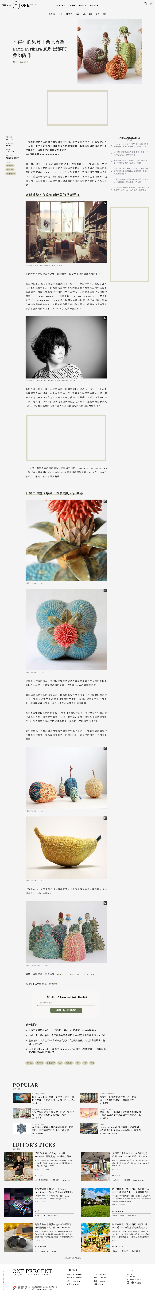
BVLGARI (110, 1109)
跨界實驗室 (132, 1215)
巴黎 (60, 1063)
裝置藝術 (69, 1063)
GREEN (114, 1205)
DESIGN (9, 145)
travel (115, 1215)
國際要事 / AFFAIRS (75, 1278)
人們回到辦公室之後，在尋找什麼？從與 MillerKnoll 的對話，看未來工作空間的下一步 (131, 1156)
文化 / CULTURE (73, 1281)
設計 (90, 14)
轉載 (55, 984)
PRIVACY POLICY (134, 1280)
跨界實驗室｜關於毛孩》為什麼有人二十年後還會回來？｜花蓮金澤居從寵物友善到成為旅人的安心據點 (130, 1192)
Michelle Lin (119, 1211)
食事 (97, 14)
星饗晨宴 (55, 1180)
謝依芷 (38, 1118)
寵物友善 (125, 1251)
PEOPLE (122, 1205)
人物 (60, 14)
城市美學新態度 (21, 62)
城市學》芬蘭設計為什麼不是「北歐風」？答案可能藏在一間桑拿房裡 (131, 153)
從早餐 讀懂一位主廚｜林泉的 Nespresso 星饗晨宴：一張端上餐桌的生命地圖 (54, 1156)
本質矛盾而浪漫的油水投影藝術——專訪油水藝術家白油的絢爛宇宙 (62, 1030)
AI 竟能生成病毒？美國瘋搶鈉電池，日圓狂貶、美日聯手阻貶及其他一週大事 (131, 180)
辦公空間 (127, 1180)
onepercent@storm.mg (44, 1289)
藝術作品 (10, 166)
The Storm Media (110, 1133)
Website (61, 974)
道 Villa (115, 1251)
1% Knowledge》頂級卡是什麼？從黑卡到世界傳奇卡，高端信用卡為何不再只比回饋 (131, 145)
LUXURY (42, 1094)
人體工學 (116, 1180)
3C (36, 1251)
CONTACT (131, 1277)
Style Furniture (139, 1180)
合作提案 (138, 1283)
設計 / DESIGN (100, 1281)
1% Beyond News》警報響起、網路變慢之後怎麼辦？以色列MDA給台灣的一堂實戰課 (131, 189)
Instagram (88, 974)
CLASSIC (9, 139)
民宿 (122, 1215)
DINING (46, 1169)
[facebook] (151, 4)
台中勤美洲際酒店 (42, 1180)
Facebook (74, 974)
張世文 (38, 1103)
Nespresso (66, 1180)
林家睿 (105, 1103)
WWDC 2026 (53, 1215)
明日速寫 (39, 1133)
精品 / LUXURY (100, 1278)
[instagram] (145, 4)
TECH (34, 1124)
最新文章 (52, 14)
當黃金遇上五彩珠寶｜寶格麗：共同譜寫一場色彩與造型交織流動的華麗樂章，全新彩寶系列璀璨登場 (131, 171)
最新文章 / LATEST (74, 1274)
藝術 (78, 1063)
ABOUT (130, 1274)
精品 (77, 14)
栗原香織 (10, 170)
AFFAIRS (41, 1124)
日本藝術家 (11, 174)
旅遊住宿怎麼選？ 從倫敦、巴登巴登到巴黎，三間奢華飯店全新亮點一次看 (130, 161)
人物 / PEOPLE (100, 1274)
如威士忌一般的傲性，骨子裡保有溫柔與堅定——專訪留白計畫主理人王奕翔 (66, 1035)
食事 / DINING (73, 1284)
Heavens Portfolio (46, 1109)
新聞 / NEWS (99, 1284)
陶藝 (92, 1063)
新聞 (104, 14)
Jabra (54, 1251)
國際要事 (69, 14)
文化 (84, 14)
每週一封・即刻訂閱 (66, 1010)
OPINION (38, 1169)
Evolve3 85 (44, 1251)
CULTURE (110, 1094)
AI (44, 1215)
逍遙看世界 (42, 1247)
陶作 (85, 1063)
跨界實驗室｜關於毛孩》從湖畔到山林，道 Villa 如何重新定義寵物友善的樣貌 (131, 1227)
